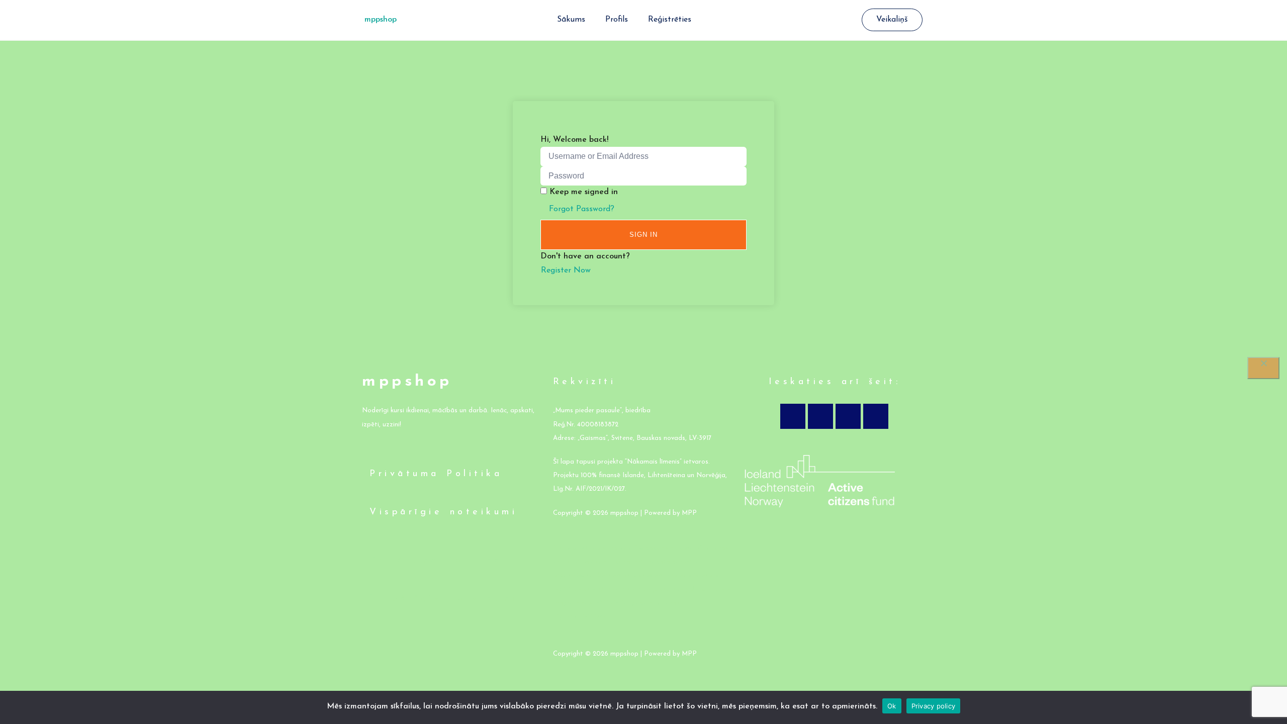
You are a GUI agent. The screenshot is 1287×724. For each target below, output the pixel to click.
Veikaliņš (892, 20)
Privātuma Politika (436, 474)
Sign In (643, 234)
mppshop (380, 20)
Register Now (566, 270)
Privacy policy (933, 706)
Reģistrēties (669, 20)
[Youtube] (848, 416)
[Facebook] (792, 416)
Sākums (571, 20)
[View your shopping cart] (856, 20)
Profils (616, 20)
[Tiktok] (875, 416)
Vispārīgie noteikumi (443, 512)
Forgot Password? (581, 209)
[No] (1263, 368)
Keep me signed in (583, 192)
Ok (891, 706)
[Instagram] (820, 416)
